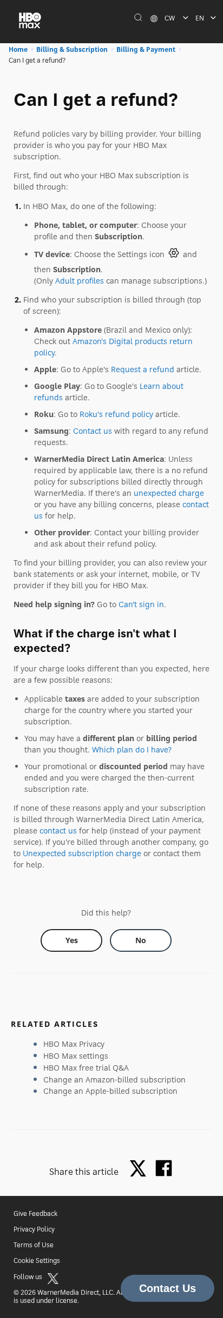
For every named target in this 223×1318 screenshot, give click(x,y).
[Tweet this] (141, 1169)
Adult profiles (79, 280)
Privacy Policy (34, 1229)
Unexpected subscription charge (82, 853)
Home (18, 49)
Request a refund (142, 369)
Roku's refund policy (116, 414)
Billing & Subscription (72, 49)
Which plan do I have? (132, 749)
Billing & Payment (145, 49)
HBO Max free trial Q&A (86, 1068)
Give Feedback (35, 1213)
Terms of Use (34, 1244)
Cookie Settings (37, 1260)
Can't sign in (141, 604)
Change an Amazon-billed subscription (114, 1079)
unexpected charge (169, 493)
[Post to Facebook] (164, 1168)
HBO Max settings (75, 1056)
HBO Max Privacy (73, 1044)
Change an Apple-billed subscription (110, 1091)
